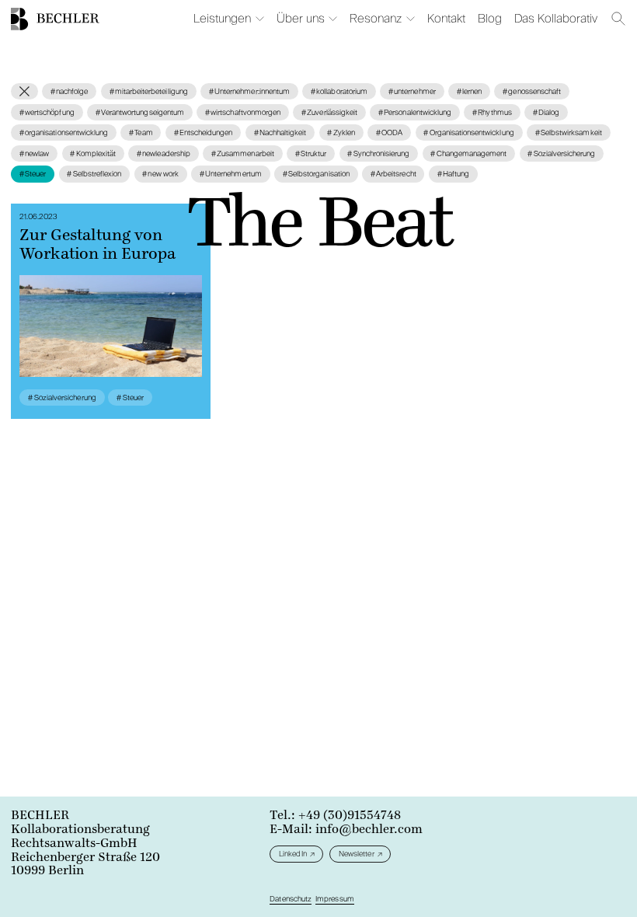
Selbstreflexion (94, 174)
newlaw (34, 153)
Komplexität (93, 153)
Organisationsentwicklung (468, 132)
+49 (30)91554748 (349, 815)
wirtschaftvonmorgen (242, 112)
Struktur (311, 153)
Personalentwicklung (414, 112)
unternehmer (412, 91)
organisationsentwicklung (63, 132)
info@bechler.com (369, 829)
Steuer (32, 174)
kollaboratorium (339, 91)
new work (160, 174)
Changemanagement (468, 153)
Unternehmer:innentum (249, 91)
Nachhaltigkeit (280, 132)
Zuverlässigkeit (329, 112)
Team (140, 132)
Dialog (546, 112)
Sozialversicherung (561, 153)
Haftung (453, 174)
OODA (389, 132)
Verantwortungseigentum (140, 112)
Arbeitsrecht (393, 174)
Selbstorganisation (316, 174)
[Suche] (619, 18)
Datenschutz (291, 899)
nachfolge (69, 91)
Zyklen (340, 132)
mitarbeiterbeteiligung (149, 91)
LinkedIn (292, 854)
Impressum (334, 899)
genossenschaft (532, 91)
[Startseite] (19, 19)
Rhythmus (492, 112)
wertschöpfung (47, 112)
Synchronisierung (378, 153)
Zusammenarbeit (242, 153)
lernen (469, 91)
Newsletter (356, 854)
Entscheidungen (203, 132)
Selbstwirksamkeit (568, 132)
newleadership (163, 153)
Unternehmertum (231, 174)
